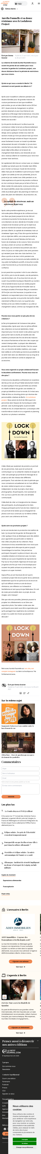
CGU (4, 1091)
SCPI (4, 1106)
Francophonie (8, 886)
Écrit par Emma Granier (7, 57)
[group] (25, 3)
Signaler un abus (8, 1094)
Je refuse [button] (25, 1143)
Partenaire (6, 1082)
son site (27, 668)
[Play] (25, 3)
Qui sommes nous (8, 1066)
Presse (4, 1088)
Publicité (5, 1085)
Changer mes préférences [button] (24, 1147)
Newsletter (6, 1069)
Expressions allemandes (12, 880)
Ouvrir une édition (9, 1078)
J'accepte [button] (25, 1139)
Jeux (3, 1115)
